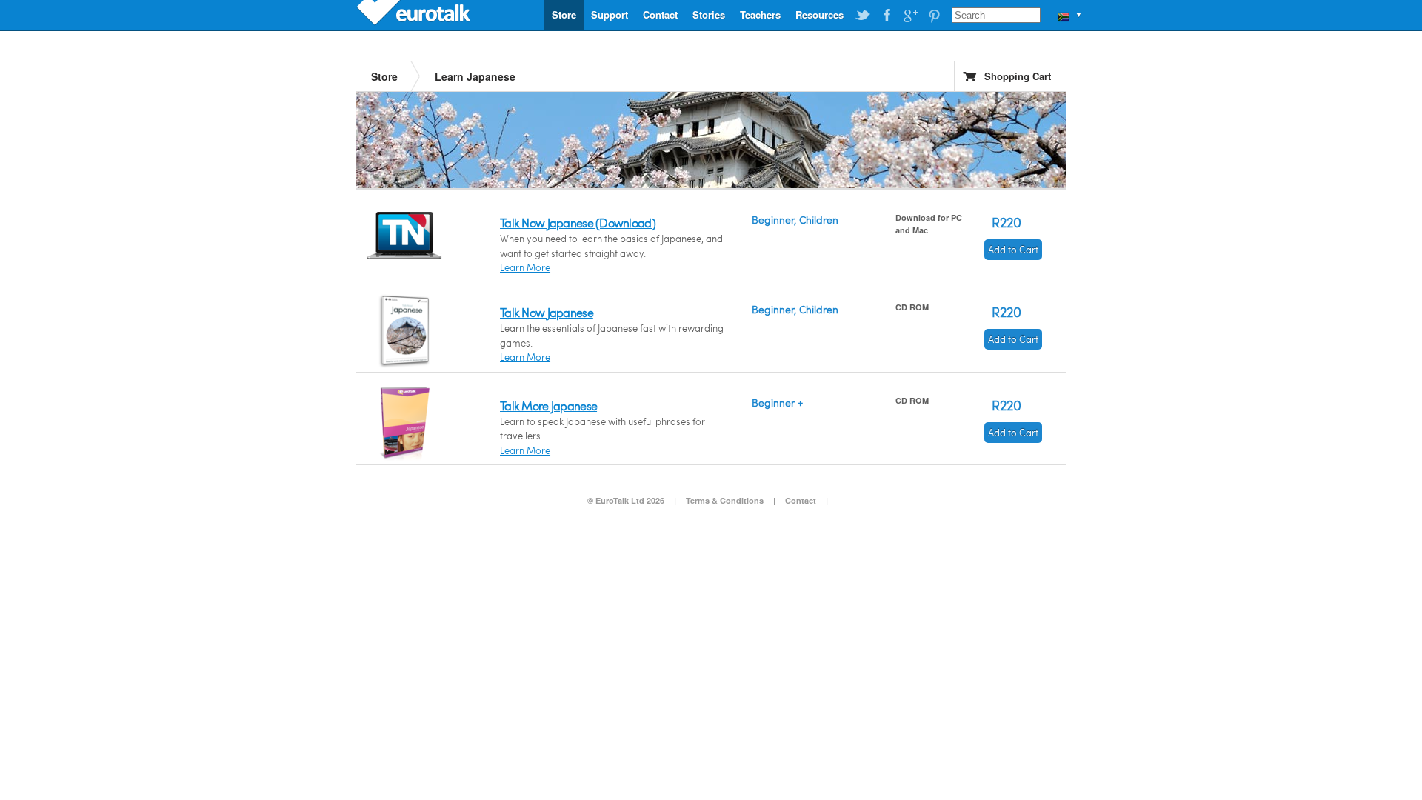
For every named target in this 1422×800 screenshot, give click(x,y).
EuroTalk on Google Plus (910, 15)
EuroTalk (415, 15)
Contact (660, 14)
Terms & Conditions (725, 500)
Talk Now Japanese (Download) (577, 222)
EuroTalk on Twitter (863, 15)
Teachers (760, 14)
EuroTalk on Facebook (886, 15)
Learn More (525, 267)
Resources (819, 14)
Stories (708, 14)
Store (564, 14)
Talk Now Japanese (546, 312)
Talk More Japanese (548, 405)
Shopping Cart (1017, 76)
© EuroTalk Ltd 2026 (625, 500)
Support (609, 14)
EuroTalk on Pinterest (934, 15)
